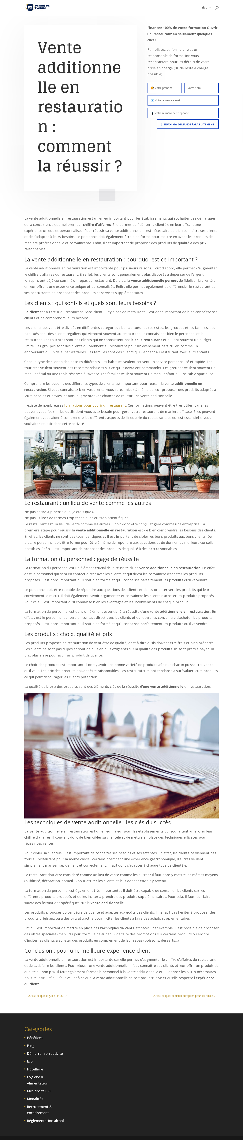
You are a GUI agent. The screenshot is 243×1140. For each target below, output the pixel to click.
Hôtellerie (35, 1069)
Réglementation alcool (45, 1120)
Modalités (35, 1098)
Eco (30, 1061)
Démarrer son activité (45, 1053)
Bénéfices (35, 1037)
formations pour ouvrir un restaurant (95, 405)
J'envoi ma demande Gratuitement (188, 124)
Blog (204, 7)
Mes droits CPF (39, 1091)
